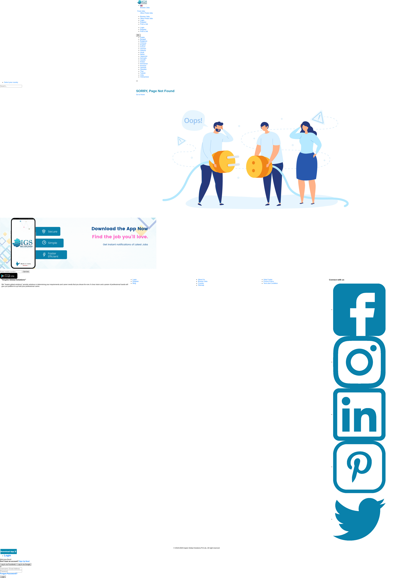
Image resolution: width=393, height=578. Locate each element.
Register (143, 22)
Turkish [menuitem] (143, 73)
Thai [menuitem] (141, 71)
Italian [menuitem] (142, 54)
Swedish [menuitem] (143, 69)
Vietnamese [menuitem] (144, 77)
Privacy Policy (269, 281)
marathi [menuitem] (143, 60)
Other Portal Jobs (146, 13)
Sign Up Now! (24, 561)
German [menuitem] (143, 49)
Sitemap (201, 285)
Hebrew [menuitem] (143, 50)
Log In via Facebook (8, 564)
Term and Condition (271, 283)
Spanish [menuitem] (143, 67)
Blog (134, 283)
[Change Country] (141, 5)
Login (142, 20)
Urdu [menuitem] (142, 75)
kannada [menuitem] (143, 58)
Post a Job (144, 24)
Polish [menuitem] (142, 62)
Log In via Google (24, 564)
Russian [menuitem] (143, 65)
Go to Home (140, 94)
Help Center (268, 279)
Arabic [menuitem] (142, 37)
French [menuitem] (142, 47)
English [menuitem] (143, 45)
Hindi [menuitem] (142, 52)
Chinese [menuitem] (143, 43)
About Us (201, 279)
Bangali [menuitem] (143, 39)
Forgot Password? (8, 573)
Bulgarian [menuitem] (143, 41)
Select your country (11, 82)
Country (201, 283)
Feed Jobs (141, 11)
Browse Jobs (145, 7)
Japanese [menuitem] (143, 56)
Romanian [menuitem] (144, 64)
